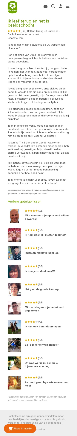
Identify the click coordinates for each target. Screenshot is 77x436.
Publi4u (50, 429)
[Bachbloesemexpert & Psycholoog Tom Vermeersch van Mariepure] (45, 6)
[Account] (60, 6)
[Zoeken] (53, 6)
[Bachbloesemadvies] (13, 7)
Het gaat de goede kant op (42, 289)
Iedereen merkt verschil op (42, 252)
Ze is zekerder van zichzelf (41, 344)
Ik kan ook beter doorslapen (43, 326)
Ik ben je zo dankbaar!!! (40, 270)
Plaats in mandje (22, 428)
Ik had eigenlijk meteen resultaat (45, 234)
